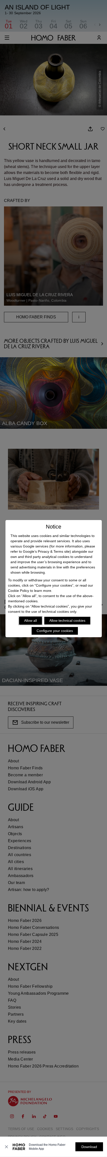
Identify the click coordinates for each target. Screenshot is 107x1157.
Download (89, 1147)
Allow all (30, 621)
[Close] (6, 1146)
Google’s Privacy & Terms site (46, 551)
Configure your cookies (55, 631)
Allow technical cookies (67, 621)
